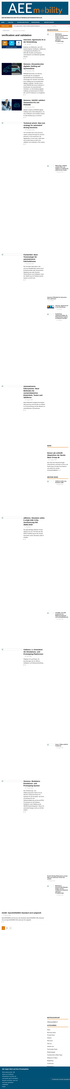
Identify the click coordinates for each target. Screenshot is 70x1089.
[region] (35, 1078)
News (2, 22)
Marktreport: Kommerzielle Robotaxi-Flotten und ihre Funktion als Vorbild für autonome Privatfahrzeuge (61, 37)
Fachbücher (50, 1063)
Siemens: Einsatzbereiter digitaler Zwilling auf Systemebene (33, 66)
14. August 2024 (29, 399)
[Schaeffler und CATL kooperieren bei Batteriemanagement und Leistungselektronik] (50, 676)
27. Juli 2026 (51, 300)
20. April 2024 (28, 656)
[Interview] (12, 44)
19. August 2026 (60, 43)
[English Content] (12, 186)
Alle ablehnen (42, 1079)
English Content (49, 22)
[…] (24, 58)
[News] (12, 69)
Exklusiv (10, 22)
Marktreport (50, 1066)
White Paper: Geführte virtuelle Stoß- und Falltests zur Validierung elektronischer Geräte (61, 168)
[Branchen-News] (12, 104)
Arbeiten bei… (51, 1046)
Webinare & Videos (52, 1058)
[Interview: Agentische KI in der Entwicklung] (50, 307)
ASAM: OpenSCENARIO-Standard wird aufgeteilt (21, 913)
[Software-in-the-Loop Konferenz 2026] (50, 544)
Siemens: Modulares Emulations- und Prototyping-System (31, 783)
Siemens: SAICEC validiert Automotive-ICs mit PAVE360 (34, 102)
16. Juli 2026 (28, 44)
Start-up (49, 1043)
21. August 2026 (52, 459)
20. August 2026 (60, 484)
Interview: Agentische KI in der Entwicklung (61, 306)
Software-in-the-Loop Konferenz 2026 (60, 481)
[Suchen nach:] (59, 26)
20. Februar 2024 (29, 788)
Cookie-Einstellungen (27, 1079)
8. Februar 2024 (7, 915)
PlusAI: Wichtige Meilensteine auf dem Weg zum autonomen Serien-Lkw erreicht (57, 877)
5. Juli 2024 (27, 527)
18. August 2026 (60, 171)
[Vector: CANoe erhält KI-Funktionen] (50, 808)
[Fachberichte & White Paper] (12, 318)
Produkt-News (51, 1035)
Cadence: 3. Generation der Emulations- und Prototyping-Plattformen (33, 652)
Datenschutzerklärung (12, 1086)
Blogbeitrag (50, 1060)
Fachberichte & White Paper (54, 1055)
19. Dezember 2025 (29, 70)
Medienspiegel (35, 22)
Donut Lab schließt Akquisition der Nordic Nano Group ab (56, 455)
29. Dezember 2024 (29, 130)
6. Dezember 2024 (29, 263)
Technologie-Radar (23, 22)
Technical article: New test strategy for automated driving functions (34, 125)
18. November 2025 (29, 107)
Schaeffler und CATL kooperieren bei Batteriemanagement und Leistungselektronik (61, 615)
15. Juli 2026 (59, 320)
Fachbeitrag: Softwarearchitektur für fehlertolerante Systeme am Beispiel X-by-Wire (61, 316)
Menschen (50, 1040)
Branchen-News (51, 1032)
